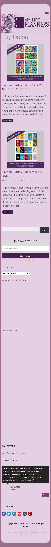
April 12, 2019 (9, 89)
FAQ (26, 532)
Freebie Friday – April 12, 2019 (22, 85)
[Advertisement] (17, 307)
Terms (23, 535)
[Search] (44, 230)
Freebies (21, 89)
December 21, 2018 (12, 180)
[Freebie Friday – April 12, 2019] (25, 46)
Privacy (29, 535)
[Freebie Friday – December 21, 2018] (25, 133)
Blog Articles (33, 532)
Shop (21, 532)
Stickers (28, 89)
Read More (7, 120)
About (15, 532)
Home (9, 532)
